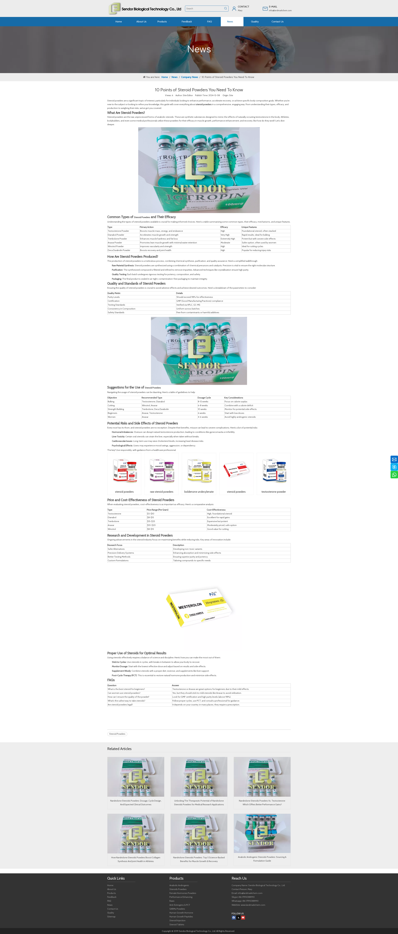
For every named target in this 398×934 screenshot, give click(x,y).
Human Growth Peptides (181, 916)
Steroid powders (115, 100)
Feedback (111, 897)
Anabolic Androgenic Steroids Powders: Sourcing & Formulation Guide (262, 859)
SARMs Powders (177, 908)
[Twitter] (238, 918)
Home (110, 885)
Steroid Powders (142, 217)
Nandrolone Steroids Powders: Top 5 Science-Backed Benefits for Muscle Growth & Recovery (199, 859)
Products (111, 893)
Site (231, 95)
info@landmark (275, 10)
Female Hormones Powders (182, 893)
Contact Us (112, 908)
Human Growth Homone (181, 912)
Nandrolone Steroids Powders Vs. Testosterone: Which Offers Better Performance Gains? (262, 802)
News (110, 905)
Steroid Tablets (176, 924)
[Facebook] (234, 918)
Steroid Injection (177, 920)
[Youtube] (243, 918)
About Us (111, 889)
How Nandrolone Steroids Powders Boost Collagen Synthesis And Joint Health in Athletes (135, 859)
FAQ (109, 900)
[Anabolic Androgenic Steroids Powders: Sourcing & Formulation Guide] (262, 833)
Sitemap (111, 916)
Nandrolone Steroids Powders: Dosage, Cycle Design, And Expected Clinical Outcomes (135, 802)
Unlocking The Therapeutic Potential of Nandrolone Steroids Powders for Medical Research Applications (199, 802)
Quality (110, 912)
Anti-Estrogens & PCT (179, 905)
